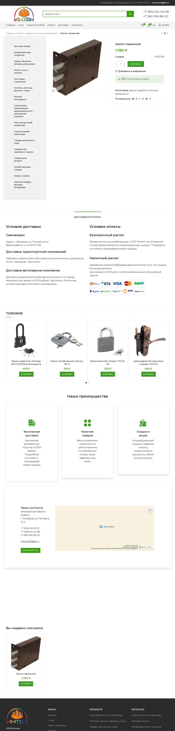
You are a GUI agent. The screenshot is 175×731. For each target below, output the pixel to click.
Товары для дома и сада (103, 727)
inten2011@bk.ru (30, 541)
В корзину (135, 64)
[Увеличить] (53, 90)
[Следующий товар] (167, 33)
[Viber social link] (150, 99)
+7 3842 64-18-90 (30, 528)
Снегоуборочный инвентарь (106, 715)
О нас (51, 720)
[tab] (87, 216)
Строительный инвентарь (146, 715)
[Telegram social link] (146, 99)
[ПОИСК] (130, 14)
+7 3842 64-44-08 (156, 11)
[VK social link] (143, 99)
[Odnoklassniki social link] (136, 99)
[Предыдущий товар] (162, 33)
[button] (26, 374)
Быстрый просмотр (42, 327)
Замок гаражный (26, 673)
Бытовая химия (140, 721)
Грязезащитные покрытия (146, 727)
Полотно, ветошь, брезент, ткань (108, 721)
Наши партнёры (57, 725)
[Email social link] (133, 99)
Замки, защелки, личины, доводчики (37, 33)
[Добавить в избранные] (42, 333)
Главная (10, 33)
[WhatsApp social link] (139, 99)
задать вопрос (30, 550)
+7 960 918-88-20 (155, 16)
